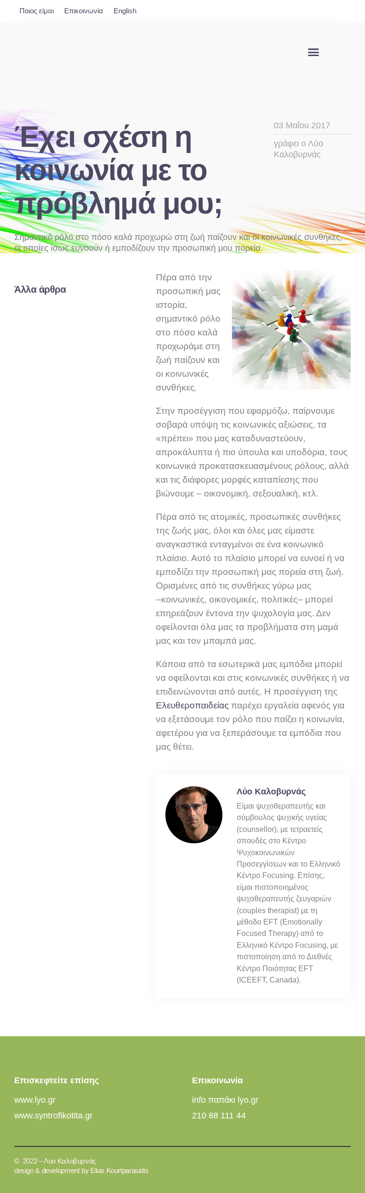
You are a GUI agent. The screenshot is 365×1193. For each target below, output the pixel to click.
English (125, 11)
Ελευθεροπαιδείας (192, 705)
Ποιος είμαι (36, 11)
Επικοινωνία (83, 11)
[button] (313, 52)
